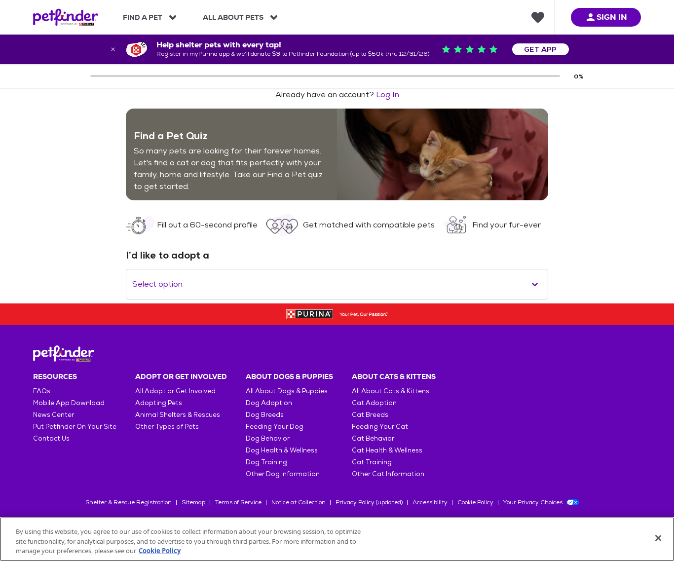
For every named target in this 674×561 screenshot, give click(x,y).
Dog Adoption (269, 403)
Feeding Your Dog (274, 426)
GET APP (540, 49)
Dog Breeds (265, 415)
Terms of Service (238, 502)
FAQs (41, 391)
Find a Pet (142, 17)
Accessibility (430, 502)
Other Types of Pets (167, 426)
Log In (387, 94)
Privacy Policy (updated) (369, 502)
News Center (53, 415)
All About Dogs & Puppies (287, 391)
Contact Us (51, 438)
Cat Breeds (370, 415)
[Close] (658, 538)
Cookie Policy (475, 502)
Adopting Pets (158, 403)
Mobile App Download (69, 403)
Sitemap (193, 502)
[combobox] (133, 284)
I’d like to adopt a (167, 255)
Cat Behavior (373, 438)
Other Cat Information (388, 474)
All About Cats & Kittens (390, 391)
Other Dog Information (283, 474)
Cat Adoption (374, 403)
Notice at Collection (298, 502)
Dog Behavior (268, 438)
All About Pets (233, 17)
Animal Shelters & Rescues (177, 415)
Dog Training (266, 462)
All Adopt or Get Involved (175, 391)
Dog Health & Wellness (282, 450)
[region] (337, 539)
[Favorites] (538, 17)
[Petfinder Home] (65, 17)
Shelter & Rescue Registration (128, 502)
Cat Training (372, 462)
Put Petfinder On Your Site (74, 426)
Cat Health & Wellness (387, 450)
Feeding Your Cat (380, 426)
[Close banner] (113, 49)
